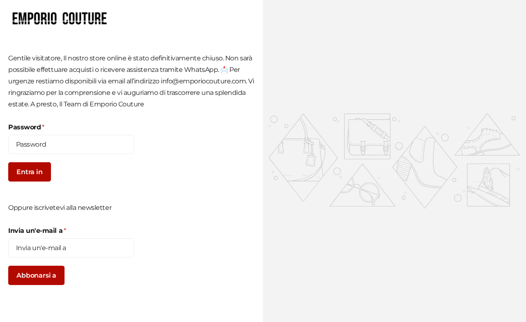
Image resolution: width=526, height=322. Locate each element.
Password (26, 127)
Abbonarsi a (36, 275)
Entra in (29, 172)
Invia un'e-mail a (37, 231)
